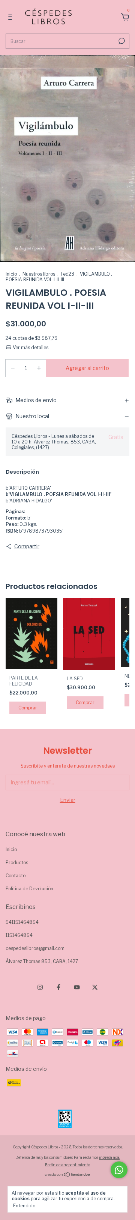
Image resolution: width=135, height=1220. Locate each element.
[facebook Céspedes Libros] (59, 987)
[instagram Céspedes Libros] (40, 987)
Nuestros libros (38, 274)
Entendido (24, 1205)
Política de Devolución (29, 888)
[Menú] (11, 18)
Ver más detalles (30, 347)
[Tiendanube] (67, 1175)
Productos (17, 862)
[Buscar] (121, 41)
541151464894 (22, 922)
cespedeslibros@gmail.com (35, 948)
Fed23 (67, 274)
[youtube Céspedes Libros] (77, 987)
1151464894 (19, 935)
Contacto (16, 875)
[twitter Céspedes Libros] (95, 987)
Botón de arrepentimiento (67, 1165)
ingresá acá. (109, 1157)
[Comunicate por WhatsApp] (119, 1169)
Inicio (11, 274)
